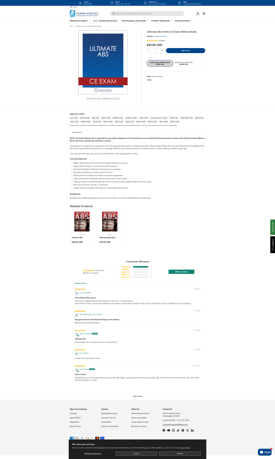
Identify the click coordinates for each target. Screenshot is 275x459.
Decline (180, 453)
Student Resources (160, 21)
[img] (80, 289)
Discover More (182, 21)
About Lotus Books (139, 418)
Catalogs (73, 413)
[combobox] (147, 13)
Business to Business (109, 426)
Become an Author (139, 426)
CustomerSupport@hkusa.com (175, 424)
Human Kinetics (160, 36)
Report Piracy (75, 426)
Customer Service (108, 418)
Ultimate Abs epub (107, 237)
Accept (136, 453)
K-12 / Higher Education (105, 21)
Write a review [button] (181, 272)
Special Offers (75, 418)
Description (77, 132)
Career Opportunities (140, 422)
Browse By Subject (79, 21)
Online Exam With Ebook (184, 63)
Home (71, 26)
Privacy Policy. (184, 448)
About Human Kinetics (140, 413)
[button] (152, 40)
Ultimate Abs (77, 237)
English (74, 7)
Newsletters (74, 422)
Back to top (137, 396)
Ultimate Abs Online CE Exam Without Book (88, 26)
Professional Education (134, 21)
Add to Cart (185, 50)
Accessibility (106, 422)
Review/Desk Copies (109, 413)
